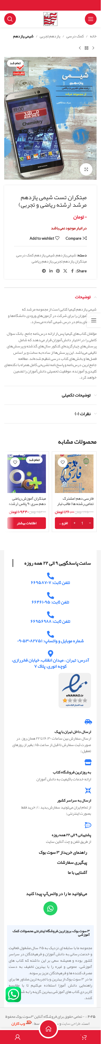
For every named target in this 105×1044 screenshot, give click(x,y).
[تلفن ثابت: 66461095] (50, 595)
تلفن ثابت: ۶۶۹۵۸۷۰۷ (50, 582)
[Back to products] (86, 48)
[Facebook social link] (72, 271)
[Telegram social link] (44, 271)
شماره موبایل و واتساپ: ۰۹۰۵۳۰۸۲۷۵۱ (50, 640)
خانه (93, 36)
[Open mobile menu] (90, 19)
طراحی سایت (71, 1023)
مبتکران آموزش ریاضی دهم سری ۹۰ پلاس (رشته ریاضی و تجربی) (27, 503)
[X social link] (65, 271)
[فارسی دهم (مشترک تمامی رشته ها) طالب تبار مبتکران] (74, 473)
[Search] (10, 19)
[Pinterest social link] (58, 271)
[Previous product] (93, 48)
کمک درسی (75, 36)
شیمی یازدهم (23, 36)
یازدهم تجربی (50, 36)
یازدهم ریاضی (42, 261)
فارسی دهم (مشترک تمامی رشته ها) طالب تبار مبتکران (75, 503)
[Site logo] (50, 20)
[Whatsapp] (50, 908)
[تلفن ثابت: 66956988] (50, 614)
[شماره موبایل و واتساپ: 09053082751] (50, 634)
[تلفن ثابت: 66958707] (50, 575)
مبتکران (81, 261)
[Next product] (79, 48)
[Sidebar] (94, 320)
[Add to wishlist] (62, 462)
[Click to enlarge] (86, 169)
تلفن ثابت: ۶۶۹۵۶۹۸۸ (50, 621)
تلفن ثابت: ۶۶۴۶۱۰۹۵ (50, 602)
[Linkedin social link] (51, 271)
